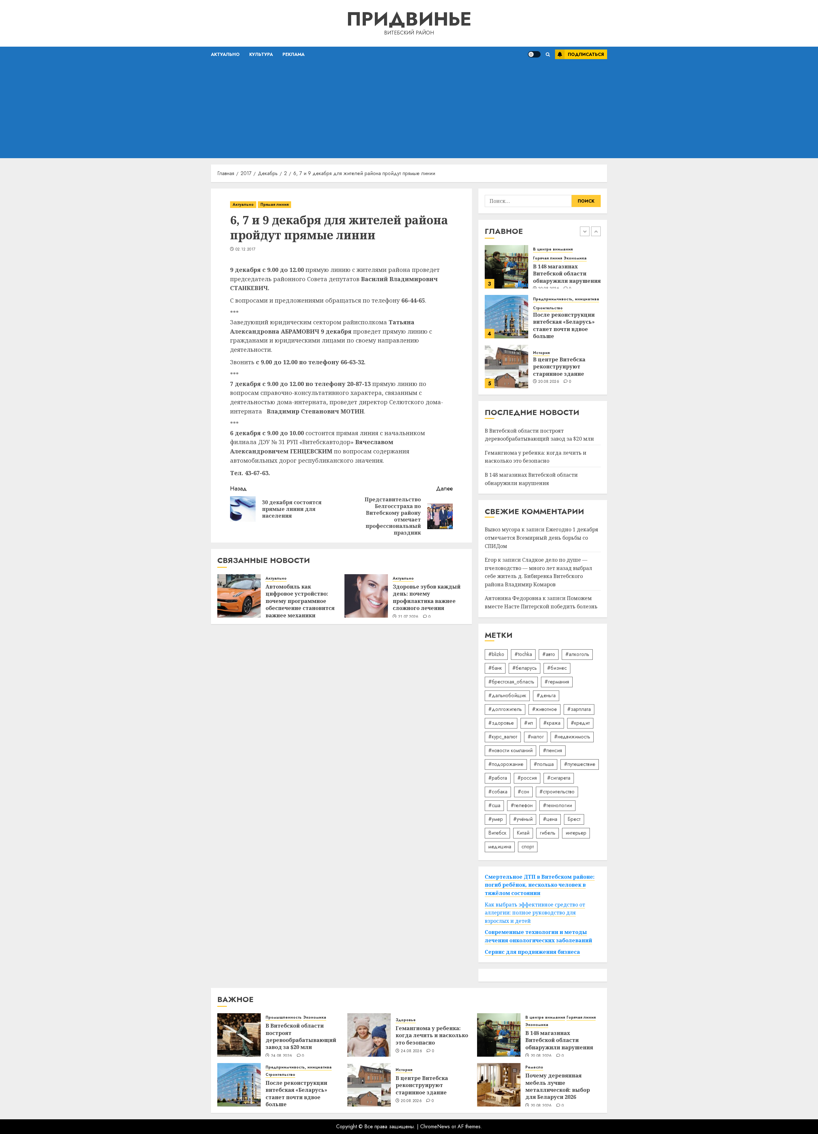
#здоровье (501, 723)
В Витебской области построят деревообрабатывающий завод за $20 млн (301, 1036)
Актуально (225, 54)
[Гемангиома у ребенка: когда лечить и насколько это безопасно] (369, 1035)
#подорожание (505, 764)
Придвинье (409, 19)
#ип (528, 723)
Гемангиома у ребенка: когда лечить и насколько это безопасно (535, 457)
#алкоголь (577, 654)
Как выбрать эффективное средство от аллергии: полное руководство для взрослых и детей (535, 912)
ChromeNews (435, 1126)
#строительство (557, 791)
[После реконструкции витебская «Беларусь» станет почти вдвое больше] (506, 316)
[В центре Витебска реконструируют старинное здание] (506, 366)
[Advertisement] (409, 110)
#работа (497, 778)
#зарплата (579, 709)
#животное (544, 709)
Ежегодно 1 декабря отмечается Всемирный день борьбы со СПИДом (541, 537)
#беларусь (524, 668)
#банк (495, 668)
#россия (527, 778)
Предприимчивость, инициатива (566, 299)
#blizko (496, 654)
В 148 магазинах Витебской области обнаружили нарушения (567, 273)
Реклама (293, 54)
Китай (523, 833)
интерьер (576, 833)
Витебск (497, 833)
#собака (497, 791)
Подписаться (586, 54)
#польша (544, 764)
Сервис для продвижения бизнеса (532, 951)
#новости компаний (510, 750)
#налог (536, 736)
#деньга (546, 695)
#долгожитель (505, 709)
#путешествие (579, 764)
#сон (523, 791)
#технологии (557, 805)
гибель (547, 833)
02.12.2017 (245, 249)
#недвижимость (572, 736)
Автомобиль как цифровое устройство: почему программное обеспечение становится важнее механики (300, 601)
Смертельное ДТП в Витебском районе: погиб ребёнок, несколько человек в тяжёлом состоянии (540, 885)
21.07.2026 (408, 617)
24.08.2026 (281, 1056)
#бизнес (557, 668)
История (541, 353)
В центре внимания (553, 249)
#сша (494, 805)
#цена (550, 819)
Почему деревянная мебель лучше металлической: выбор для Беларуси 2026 (557, 1086)
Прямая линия (274, 204)
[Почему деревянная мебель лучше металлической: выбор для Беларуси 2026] (499, 1085)
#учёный (523, 819)
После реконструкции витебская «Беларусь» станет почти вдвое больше (564, 325)
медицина (499, 846)
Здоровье (406, 1020)
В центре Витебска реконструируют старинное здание (559, 366)
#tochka (523, 654)
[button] (548, 54)
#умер (495, 819)
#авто (548, 654)
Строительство (548, 308)
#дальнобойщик (507, 695)
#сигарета (558, 778)
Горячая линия (547, 258)
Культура (261, 54)
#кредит (580, 723)
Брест (574, 819)
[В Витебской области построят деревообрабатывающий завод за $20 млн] (239, 1035)
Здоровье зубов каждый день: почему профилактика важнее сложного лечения (426, 597)
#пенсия (552, 750)
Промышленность (284, 1017)
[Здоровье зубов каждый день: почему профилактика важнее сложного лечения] (366, 596)
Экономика (575, 258)
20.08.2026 (548, 381)
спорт (527, 846)
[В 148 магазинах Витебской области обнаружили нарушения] (506, 267)
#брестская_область (511, 681)
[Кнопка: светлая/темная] (534, 54)
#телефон (522, 805)
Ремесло (534, 1067)
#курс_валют (502, 736)
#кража (551, 723)
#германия (556, 681)
